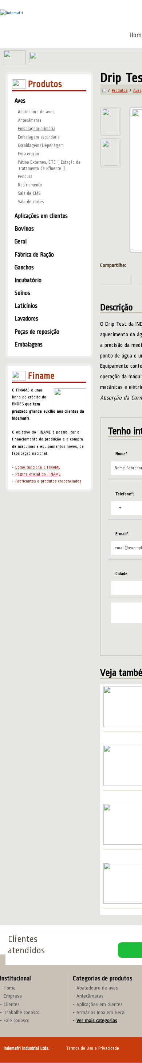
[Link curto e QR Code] (21, 1042)
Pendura (25, 176)
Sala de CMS (29, 193)
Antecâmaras (29, 120)
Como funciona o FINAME (37, 467)
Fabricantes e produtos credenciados (48, 481)
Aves (137, 90)
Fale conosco (16, 1020)
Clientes (12, 1004)
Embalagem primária (36, 128)
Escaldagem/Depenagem (41, 145)
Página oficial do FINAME (38, 474)
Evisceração (28, 153)
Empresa (13, 996)
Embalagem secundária (39, 137)
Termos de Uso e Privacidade (92, 1048)
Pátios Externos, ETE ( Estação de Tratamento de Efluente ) (49, 165)
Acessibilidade (21, 1013)
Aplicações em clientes (99, 1004)
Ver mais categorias (96, 1020)
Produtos (119, 90)
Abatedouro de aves (36, 111)
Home (10, 988)
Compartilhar (115, 279)
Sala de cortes (31, 201)
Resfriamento (30, 185)
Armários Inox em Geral (101, 1012)
